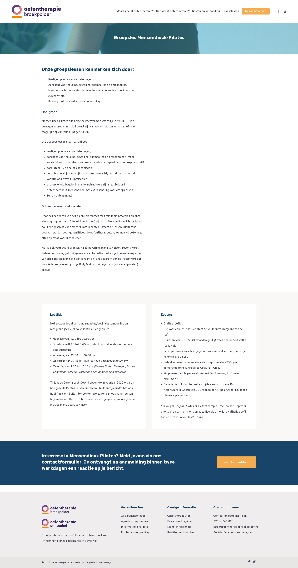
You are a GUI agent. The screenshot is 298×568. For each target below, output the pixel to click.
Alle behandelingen (133, 516)
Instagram (247, 532)
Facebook (230, 532)
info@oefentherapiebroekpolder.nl (235, 527)
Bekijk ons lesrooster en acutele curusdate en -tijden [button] (84, 415)
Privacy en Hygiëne (179, 521)
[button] (236, 462)
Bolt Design (105, 562)
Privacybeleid (89, 562)
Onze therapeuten (179, 516)
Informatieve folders (134, 527)
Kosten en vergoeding (135, 532)
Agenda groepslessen (134, 521)
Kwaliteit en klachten (181, 532)
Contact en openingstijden (230, 516)
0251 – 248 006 (223, 521)
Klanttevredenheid (179, 527)
